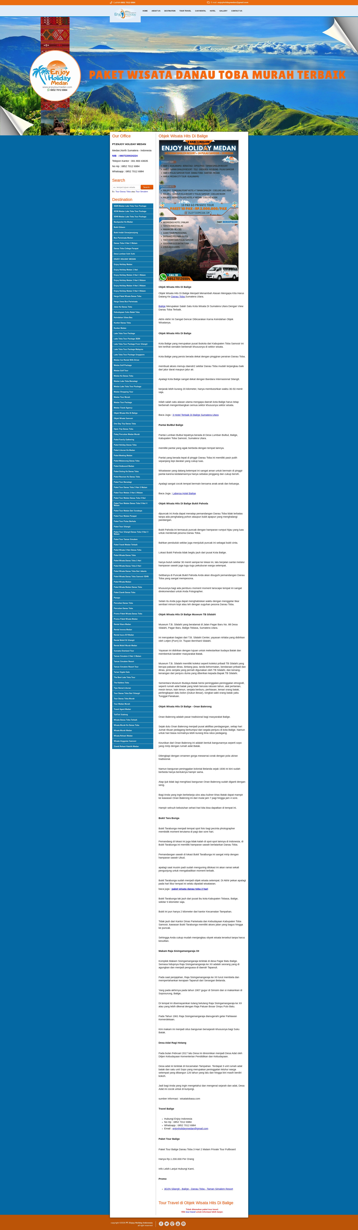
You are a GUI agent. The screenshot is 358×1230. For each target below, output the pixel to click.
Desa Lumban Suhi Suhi (124, 254)
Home (145, 11)
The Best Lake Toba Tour (124, 677)
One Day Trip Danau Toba (125, 424)
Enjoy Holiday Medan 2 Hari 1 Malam (130, 275)
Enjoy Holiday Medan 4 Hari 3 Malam (130, 286)
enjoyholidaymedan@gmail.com (190, 1128)
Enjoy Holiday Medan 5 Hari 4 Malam (130, 291)
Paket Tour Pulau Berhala (125, 521)
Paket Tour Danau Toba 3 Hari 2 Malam (130, 487)
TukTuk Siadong (121, 714)
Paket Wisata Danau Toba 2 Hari (127, 566)
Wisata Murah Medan (123, 730)
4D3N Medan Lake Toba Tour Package (130, 211)
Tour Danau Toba (123, 191)
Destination (170, 11)
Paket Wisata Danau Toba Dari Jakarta (130, 571)
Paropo (117, 598)
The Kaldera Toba (121, 683)
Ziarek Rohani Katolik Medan (126, 746)
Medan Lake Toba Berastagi (126, 381)
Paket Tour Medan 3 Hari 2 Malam (128, 493)
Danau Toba (178, 296)
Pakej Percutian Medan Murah (127, 434)
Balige (162, 306)
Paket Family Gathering (124, 440)
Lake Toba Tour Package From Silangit (130, 344)
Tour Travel (185, 11)
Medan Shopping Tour (123, 392)
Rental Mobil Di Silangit (124, 640)
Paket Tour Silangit (122, 527)
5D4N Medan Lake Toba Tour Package (130, 217)
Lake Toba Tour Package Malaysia (128, 349)
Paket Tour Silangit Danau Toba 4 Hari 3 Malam (131, 533)
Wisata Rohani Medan (123, 736)
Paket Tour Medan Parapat (125, 516)
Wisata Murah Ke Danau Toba (126, 725)
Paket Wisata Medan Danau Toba (128, 587)
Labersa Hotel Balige (184, 493)
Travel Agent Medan (122, 709)
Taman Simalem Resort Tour (126, 667)
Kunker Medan (120, 328)
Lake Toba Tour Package (124, 333)
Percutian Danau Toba (123, 603)
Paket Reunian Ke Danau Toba (127, 477)
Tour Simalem (142, 191)
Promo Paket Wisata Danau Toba (128, 614)
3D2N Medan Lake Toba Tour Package (130, 206)
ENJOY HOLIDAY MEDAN (125, 259)
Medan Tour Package (123, 402)
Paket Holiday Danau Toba (125, 445)
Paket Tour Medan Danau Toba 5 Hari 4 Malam (130, 504)
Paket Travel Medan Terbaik (125, 545)
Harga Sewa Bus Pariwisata (125, 302)
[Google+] (172, 1225)
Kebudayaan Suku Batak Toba (127, 312)
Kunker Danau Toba (122, 323)
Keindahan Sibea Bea (123, 317)
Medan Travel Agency (123, 408)
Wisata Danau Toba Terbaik (125, 720)
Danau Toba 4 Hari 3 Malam (125, 243)
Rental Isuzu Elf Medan (124, 635)
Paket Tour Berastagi (123, 482)
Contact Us (236, 11)
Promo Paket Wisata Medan (126, 619)
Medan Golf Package (123, 365)
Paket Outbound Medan (124, 466)
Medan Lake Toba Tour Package (127, 386)
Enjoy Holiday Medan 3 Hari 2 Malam (130, 280)
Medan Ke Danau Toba (123, 376)
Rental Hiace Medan (122, 624)
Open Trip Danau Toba (123, 429)
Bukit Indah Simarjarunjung (126, 232)
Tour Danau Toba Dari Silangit (127, 693)
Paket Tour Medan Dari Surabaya (128, 511)
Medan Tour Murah (122, 397)
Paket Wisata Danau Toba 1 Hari (127, 561)
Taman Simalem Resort (124, 661)
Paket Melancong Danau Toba (126, 461)
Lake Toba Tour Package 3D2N (127, 339)
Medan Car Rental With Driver (126, 360)
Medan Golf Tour (121, 371)
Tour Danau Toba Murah (124, 699)
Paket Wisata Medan (122, 582)
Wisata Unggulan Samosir (125, 741)
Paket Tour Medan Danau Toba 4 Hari (130, 498)
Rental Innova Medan (123, 630)
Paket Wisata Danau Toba (125, 555)
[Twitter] (166, 1225)
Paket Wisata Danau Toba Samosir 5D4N (131, 576)
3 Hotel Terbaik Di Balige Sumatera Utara (196, 415)
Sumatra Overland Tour (124, 651)
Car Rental (200, 11)
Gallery (223, 11)
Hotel (212, 11)
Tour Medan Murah (122, 704)
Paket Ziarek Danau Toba (124, 592)
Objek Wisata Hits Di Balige (125, 413)
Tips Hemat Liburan (122, 688)
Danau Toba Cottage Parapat (126, 248)
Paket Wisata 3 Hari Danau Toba (127, 550)
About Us (156, 11)
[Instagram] (183, 1225)
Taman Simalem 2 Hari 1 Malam (127, 656)
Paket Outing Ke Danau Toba (126, 471)
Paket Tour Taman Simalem (126, 539)
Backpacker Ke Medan (123, 222)
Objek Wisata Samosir (123, 418)
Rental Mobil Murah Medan (125, 645)
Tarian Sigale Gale (122, 672)
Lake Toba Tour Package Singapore (129, 355)
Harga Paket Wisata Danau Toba (127, 296)
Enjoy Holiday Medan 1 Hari (126, 270)
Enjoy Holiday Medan (123, 264)
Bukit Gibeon (119, 227)
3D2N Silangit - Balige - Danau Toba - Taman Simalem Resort (198, 1189)
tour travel (191, 1212)
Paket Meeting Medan (123, 455)
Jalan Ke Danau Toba (123, 307)
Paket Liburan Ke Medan (124, 450)
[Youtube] (177, 1225)
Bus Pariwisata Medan (123, 238)
